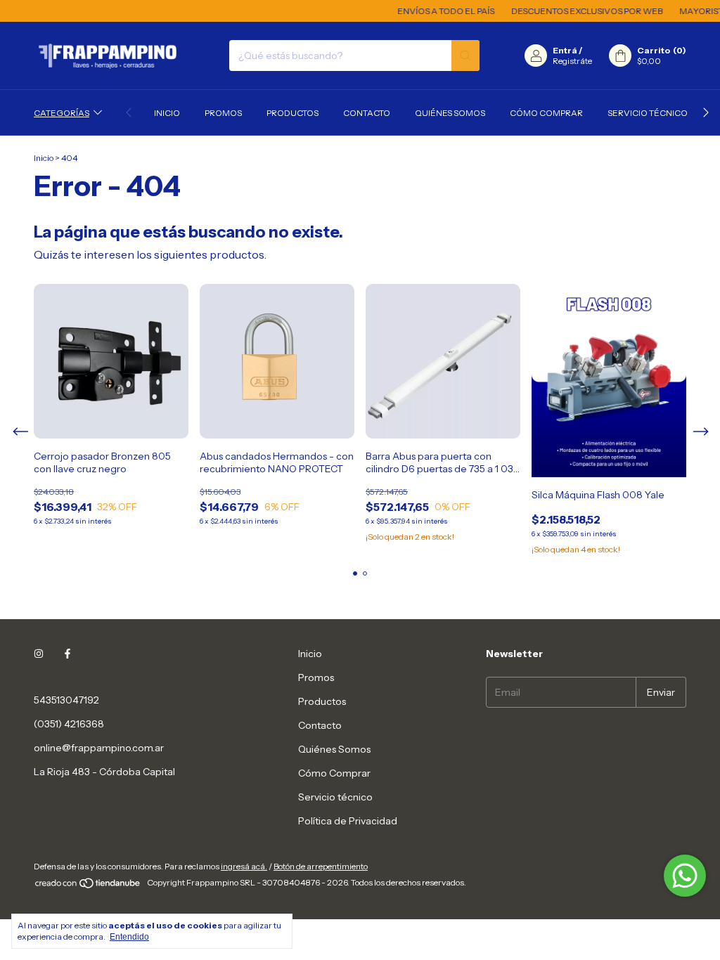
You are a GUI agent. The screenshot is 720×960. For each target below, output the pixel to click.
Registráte (572, 61)
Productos (292, 113)
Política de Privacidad (347, 821)
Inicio (167, 113)
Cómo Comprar (546, 113)
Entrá (565, 50)
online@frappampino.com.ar (99, 747)
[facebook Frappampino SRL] (67, 653)
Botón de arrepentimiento (321, 866)
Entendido (129, 937)
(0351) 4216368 (69, 724)
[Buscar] (465, 55)
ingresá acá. (244, 866)
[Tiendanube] (88, 886)
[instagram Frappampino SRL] (39, 653)
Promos (223, 113)
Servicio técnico (648, 113)
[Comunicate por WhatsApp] (685, 876)
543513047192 (66, 700)
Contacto (366, 113)
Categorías (61, 113)
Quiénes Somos (450, 113)
